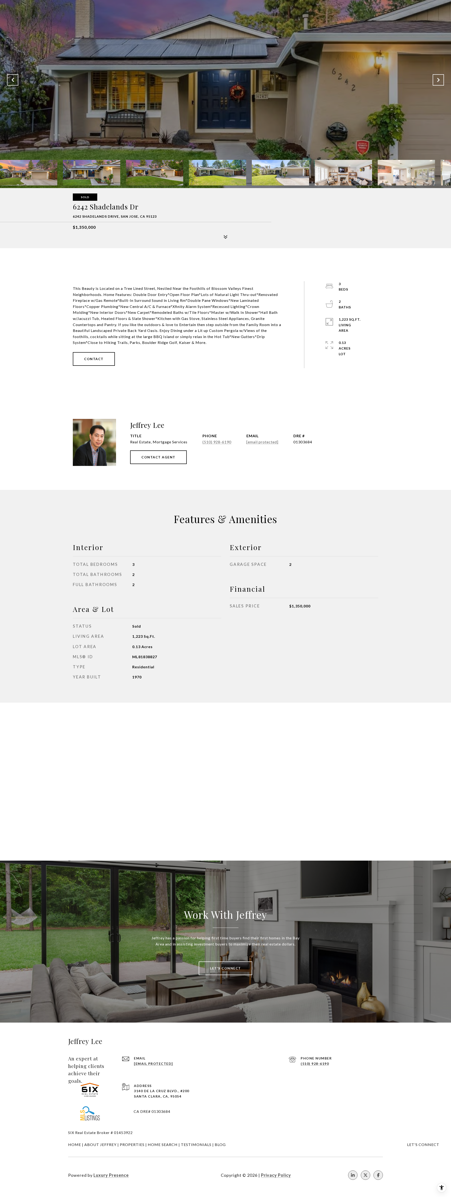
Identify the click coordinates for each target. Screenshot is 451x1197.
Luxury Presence (111, 1175)
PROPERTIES (132, 1144)
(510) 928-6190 (216, 442)
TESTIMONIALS (196, 1144)
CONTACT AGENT (158, 457)
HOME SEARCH (163, 1144)
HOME (74, 1144)
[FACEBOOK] (378, 1175)
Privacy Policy (276, 1175)
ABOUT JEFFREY (100, 1144)
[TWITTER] (365, 1175)
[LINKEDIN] (353, 1175)
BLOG (220, 1144)
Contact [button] (94, 359)
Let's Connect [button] (225, 968)
